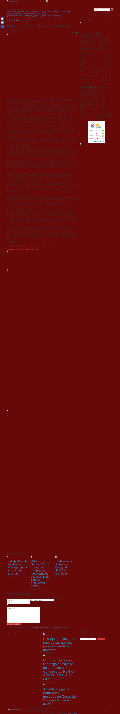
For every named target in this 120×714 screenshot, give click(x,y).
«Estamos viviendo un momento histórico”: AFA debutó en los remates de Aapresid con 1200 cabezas (37, 17)
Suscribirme (100, 639)
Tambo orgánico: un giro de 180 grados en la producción (23, 250)
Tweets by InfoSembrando (14, 634)
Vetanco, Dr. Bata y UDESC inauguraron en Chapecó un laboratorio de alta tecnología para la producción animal (40, 573)
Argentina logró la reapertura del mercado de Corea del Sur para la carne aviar (59, 696)
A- (72, 33)
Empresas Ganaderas (13, 21)
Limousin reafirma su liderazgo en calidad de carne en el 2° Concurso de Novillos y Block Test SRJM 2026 (38, 11)
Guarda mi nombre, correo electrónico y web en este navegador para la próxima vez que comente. (39, 605)
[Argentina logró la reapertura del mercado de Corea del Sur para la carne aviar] (44, 684)
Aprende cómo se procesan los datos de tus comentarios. (50, 627)
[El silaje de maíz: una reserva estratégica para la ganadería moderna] (44, 634)
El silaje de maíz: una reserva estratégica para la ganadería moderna (17, 567)
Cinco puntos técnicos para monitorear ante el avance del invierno (26, 19)
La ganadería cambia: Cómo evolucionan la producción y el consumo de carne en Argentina (34, 15)
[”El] (7, 557)
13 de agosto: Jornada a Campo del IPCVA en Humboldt (63, 567)
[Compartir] (2, 26)
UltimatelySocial (72, 713)
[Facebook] (2, 19)
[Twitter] (2, 22)
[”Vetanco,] (31, 557)
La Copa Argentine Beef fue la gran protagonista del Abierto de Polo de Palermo (30, 246)
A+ (74, 33)
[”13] (56, 557)
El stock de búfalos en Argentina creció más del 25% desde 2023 (26, 13)
